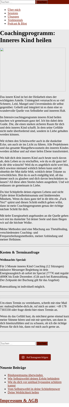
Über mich (14, 9)
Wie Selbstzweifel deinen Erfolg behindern (33, 378)
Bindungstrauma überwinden (26, 375)
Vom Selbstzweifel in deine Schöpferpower (34, 389)
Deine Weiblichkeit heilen (23, 392)
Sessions (13, 13)
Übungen (13, 16)
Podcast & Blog (17, 23)
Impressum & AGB (19, 400)
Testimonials (15, 20)
